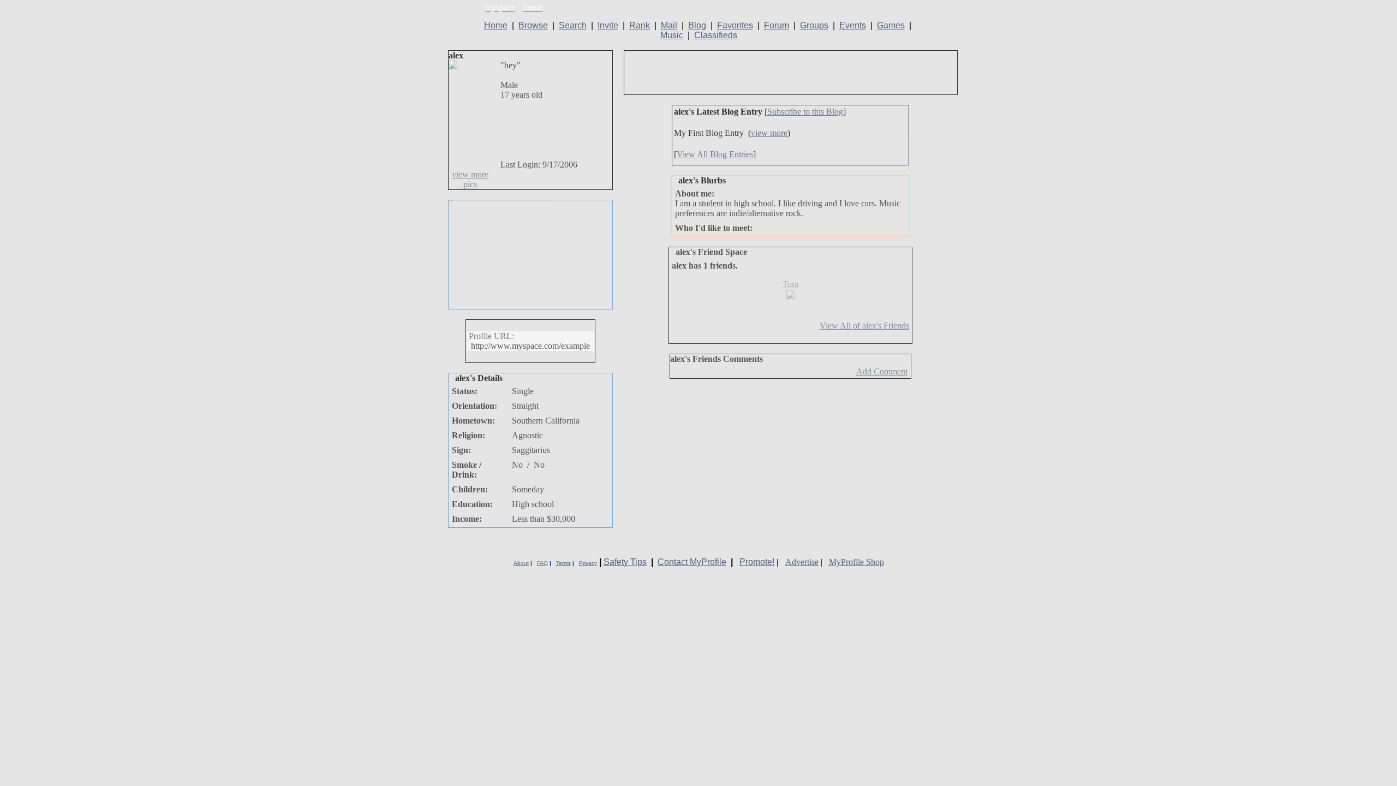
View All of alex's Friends (864, 325)
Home (496, 25)
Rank (639, 25)
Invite (608, 25)
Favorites (735, 25)
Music (671, 35)
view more (769, 133)
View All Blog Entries (715, 154)
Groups (814, 25)
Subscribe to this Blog (805, 111)
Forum (776, 25)
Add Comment (882, 371)
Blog (697, 25)
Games (891, 25)
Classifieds (715, 35)
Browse (533, 25)
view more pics (470, 179)
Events (852, 25)
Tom (790, 284)
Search (573, 25)
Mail (669, 25)
